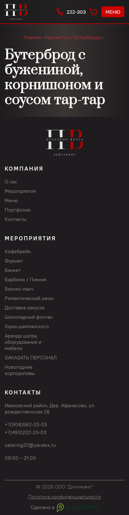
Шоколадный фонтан (29, 317)
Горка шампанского (27, 326)
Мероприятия (20, 191)
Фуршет (14, 261)
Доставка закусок (25, 307)
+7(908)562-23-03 (26, 424)
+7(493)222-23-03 (25, 432)
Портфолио (18, 210)
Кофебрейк (18, 251)
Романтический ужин (29, 298)
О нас (11, 181)
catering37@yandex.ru (30, 445)
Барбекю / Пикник (26, 279)
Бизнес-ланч (19, 289)
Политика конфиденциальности (64, 496)
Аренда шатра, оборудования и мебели (23, 341)
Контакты (15, 219)
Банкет (13, 270)
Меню (113, 12)
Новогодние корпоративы (20, 370)
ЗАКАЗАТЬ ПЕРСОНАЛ (31, 357)
